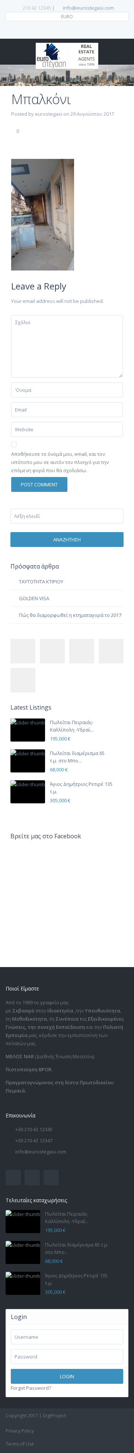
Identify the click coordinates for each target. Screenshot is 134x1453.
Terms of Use (20, 1444)
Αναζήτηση (67, 539)
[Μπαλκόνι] (42, 214)
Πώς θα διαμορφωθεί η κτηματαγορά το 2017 (70, 615)
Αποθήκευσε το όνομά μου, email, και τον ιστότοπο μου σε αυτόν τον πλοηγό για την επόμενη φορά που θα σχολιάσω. (60, 462)
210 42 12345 (37, 7)
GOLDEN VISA (34, 598)
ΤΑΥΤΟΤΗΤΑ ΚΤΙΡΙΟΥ (41, 581)
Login (67, 1376)
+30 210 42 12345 (33, 1129)
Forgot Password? (31, 1388)
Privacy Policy (20, 1431)
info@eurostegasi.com (40, 1151)
